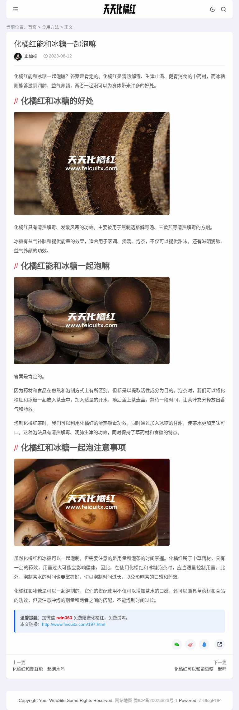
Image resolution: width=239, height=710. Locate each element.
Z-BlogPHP (210, 700)
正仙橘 (30, 55)
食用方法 (50, 27)
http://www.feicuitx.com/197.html (73, 624)
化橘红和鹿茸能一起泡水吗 (38, 668)
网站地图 (123, 700)
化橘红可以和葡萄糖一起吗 (200, 668)
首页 (32, 27)
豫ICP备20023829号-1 (156, 700)
